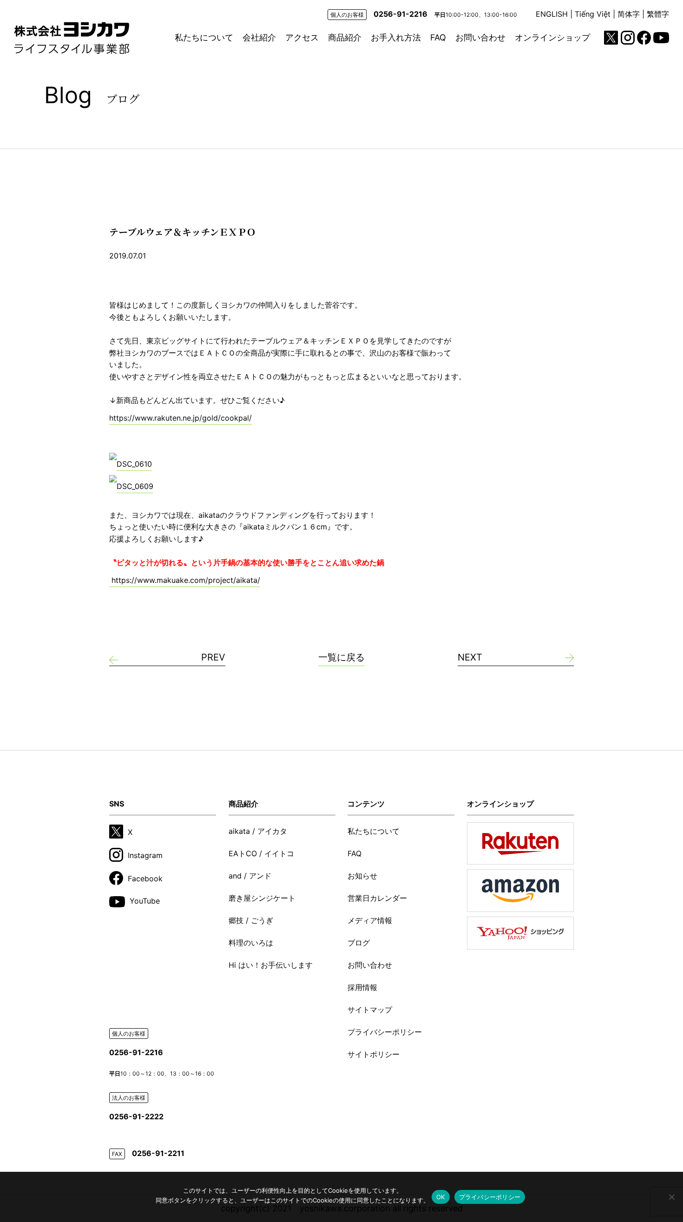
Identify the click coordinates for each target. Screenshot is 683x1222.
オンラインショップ (552, 37)
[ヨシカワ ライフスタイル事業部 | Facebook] (644, 37)
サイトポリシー (374, 1054)
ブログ (359, 942)
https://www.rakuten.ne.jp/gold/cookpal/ (180, 418)
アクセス (302, 37)
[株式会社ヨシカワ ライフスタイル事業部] (71, 38)
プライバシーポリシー (385, 1032)
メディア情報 (370, 920)
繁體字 (658, 14)
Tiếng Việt (593, 14)
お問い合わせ (480, 37)
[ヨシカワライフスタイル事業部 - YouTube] (661, 37)
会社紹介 (259, 37)
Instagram (145, 855)
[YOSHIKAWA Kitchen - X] (611, 38)
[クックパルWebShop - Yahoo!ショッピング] (520, 933)
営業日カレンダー (377, 898)
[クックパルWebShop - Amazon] (520, 890)
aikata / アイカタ (258, 831)
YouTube (145, 900)
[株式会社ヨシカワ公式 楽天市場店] (520, 843)
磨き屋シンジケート (262, 898)
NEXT (470, 657)
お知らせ (362, 875)
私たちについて (204, 37)
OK (440, 1197)
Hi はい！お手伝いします (271, 965)
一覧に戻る (341, 657)
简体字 (628, 14)
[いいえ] (671, 1197)
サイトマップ (370, 1009)
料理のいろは (251, 942)
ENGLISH (552, 14)
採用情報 (362, 987)
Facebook (145, 878)
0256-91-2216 (400, 14)
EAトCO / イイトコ (261, 853)
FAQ (438, 37)
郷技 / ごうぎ (251, 920)
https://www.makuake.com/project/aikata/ (184, 580)
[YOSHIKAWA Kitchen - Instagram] (628, 38)
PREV (213, 657)
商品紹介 (344, 37)
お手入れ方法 (396, 37)
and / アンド (250, 875)
